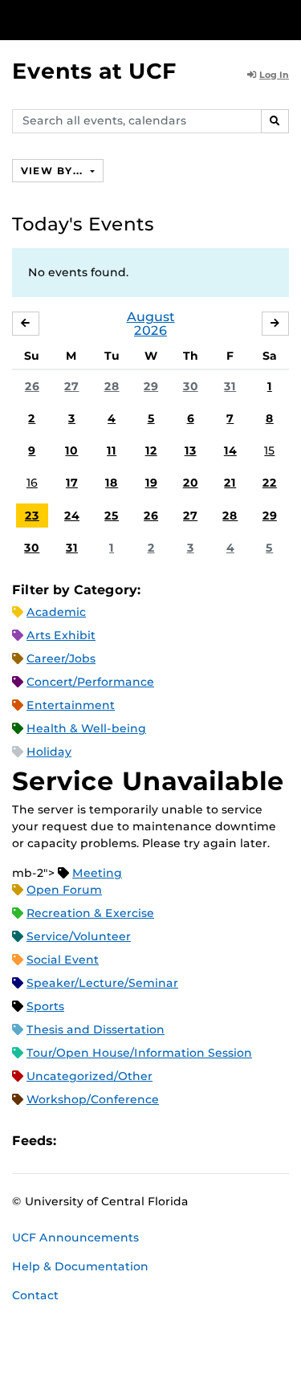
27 (71, 386)
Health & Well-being (86, 728)
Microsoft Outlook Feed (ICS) (104, 1140)
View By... (54, 171)
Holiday (48, 751)
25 (111, 515)
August (151, 316)
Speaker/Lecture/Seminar (102, 983)
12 (151, 450)
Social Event (62, 959)
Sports (45, 1006)
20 (190, 482)
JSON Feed (186, 1140)
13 (191, 450)
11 (111, 450)
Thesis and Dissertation (95, 1029)
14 (230, 450)
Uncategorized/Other (89, 1076)
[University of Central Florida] (122, 19)
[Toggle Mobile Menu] (285, 19)
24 (71, 515)
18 (111, 482)
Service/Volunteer (78, 936)
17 (72, 482)
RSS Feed (131, 1140)
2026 (150, 330)
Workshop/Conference (92, 1099)
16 (32, 482)
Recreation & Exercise (90, 913)
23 (32, 515)
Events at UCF (94, 71)
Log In (274, 74)
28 (112, 386)
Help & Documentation (80, 1266)
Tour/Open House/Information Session (139, 1053)
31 (230, 386)
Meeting (97, 873)
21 (230, 482)
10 (71, 450)
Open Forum (64, 890)
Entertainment (70, 705)
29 (151, 386)
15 (269, 450)
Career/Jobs (61, 658)
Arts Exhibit (61, 635)
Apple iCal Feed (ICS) (77, 1140)
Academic (56, 612)
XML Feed (159, 1140)
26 (32, 386)
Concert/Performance (90, 682)
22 (269, 482)
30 (190, 386)
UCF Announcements (75, 1237)
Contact (35, 1295)
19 (151, 482)
